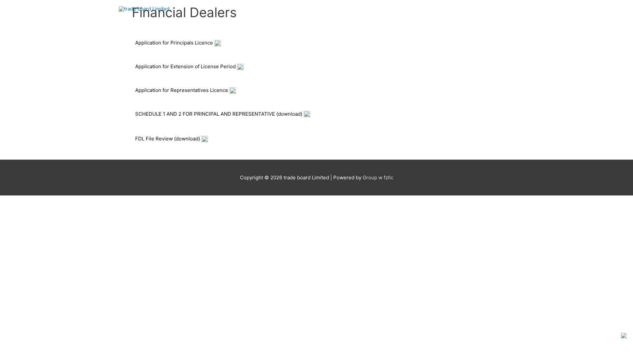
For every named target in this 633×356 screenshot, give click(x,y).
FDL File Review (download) (168, 138)
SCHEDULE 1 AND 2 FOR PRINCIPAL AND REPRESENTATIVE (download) (219, 114)
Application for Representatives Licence (182, 90)
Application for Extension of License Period (186, 66)
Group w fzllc (378, 177)
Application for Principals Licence (174, 43)
